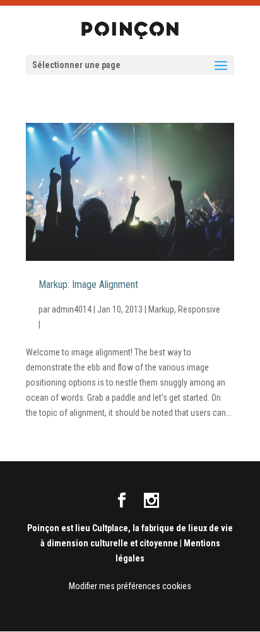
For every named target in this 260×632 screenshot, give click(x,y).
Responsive (199, 309)
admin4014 (72, 309)
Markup (161, 309)
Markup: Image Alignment (88, 285)
